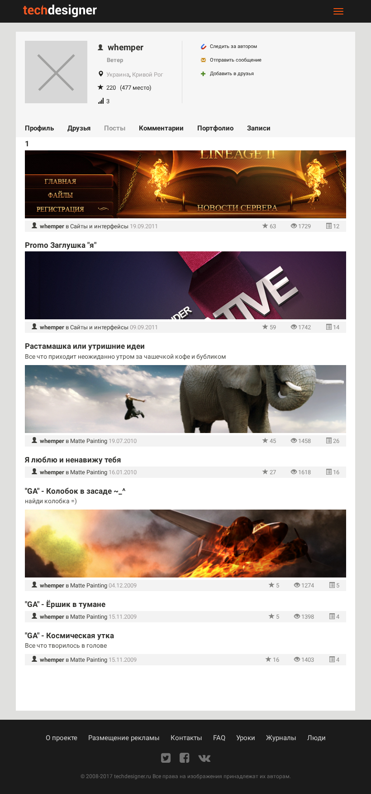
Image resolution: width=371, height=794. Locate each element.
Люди (316, 738)
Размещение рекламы (124, 738)
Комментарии (161, 128)
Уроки (245, 738)
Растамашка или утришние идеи (85, 346)
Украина (117, 74)
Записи (259, 128)
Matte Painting (88, 441)
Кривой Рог (147, 74)
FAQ (219, 738)
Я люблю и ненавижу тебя (73, 459)
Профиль (39, 128)
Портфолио (215, 128)
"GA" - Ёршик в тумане (65, 604)
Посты (114, 128)
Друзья (78, 128)
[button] (48, 226)
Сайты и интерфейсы (99, 226)
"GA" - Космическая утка (69, 635)
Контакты (186, 738)
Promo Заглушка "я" (60, 245)
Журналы (281, 738)
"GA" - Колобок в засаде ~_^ (75, 491)
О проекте (61, 738)
